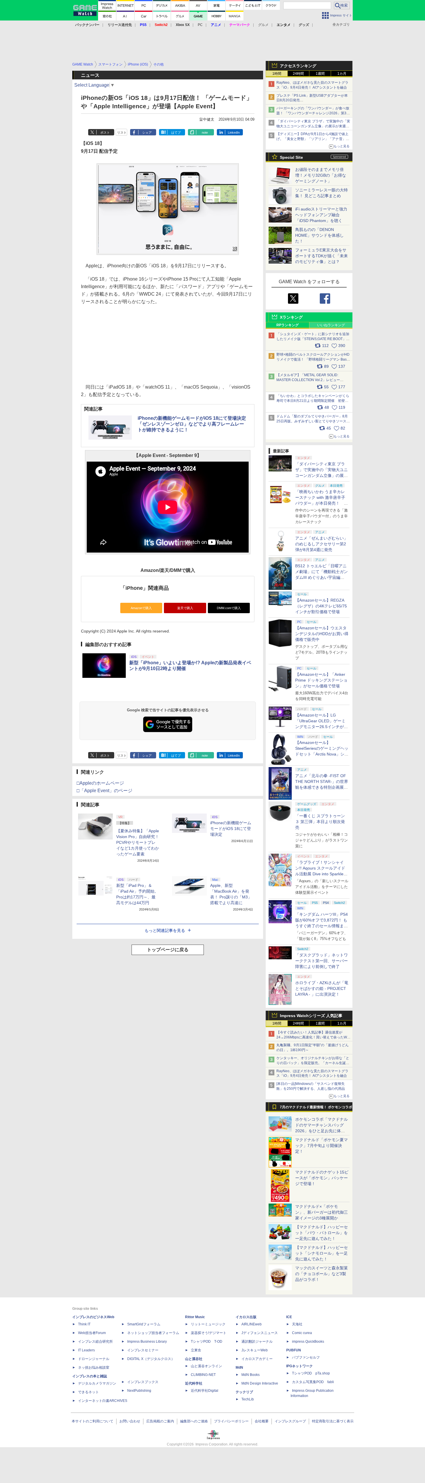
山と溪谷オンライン (206, 1366)
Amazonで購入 (141, 608)
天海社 (297, 1324)
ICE (289, 1317)
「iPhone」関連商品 (144, 588)
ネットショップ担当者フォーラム (153, 1333)
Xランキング (291, 317)
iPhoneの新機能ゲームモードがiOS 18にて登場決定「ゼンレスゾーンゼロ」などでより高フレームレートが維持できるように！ (192, 424)
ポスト (105, 132)
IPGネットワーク (299, 1366)
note (205, 132)
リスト (122, 132)
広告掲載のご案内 (160, 1421)
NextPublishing (139, 1391)
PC (200, 25)
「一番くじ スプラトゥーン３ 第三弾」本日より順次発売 (320, 822)
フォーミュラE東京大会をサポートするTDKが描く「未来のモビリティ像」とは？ (321, 256)
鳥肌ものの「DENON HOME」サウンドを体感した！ (319, 235)
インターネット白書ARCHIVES (102, 1401)
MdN (239, 1368)
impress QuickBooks (308, 1342)
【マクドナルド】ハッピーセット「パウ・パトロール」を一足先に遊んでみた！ (321, 1233)
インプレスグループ (290, 1421)
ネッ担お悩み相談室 (93, 1368)
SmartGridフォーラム (143, 1324)
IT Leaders (86, 1350)
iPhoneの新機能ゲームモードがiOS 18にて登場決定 (230, 828)
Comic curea (302, 1333)
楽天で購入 (185, 608)
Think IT (84, 1324)
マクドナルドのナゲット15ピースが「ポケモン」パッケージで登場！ (321, 1178)
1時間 (276, 74)
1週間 (320, 74)
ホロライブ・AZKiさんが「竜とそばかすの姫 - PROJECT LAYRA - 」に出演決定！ (321, 988)
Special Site (291, 157)
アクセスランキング (298, 66)
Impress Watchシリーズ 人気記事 (311, 1015)
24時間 (298, 74)
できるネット (88, 1392)
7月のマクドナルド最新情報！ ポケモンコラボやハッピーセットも (316, 1108)
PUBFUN (293, 1350)
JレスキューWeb (254, 1350)
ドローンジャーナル (93, 1359)
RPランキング (287, 325)
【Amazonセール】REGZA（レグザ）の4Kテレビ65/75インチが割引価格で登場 (321, 606)
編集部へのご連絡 (194, 1421)
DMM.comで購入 (229, 608)
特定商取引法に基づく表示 (333, 1421)
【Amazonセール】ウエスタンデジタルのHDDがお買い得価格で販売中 (321, 634)
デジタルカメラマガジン (97, 1383)
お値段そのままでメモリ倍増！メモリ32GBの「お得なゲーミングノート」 (320, 175)
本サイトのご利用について (92, 1421)
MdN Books (250, 1375)
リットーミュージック (208, 1324)
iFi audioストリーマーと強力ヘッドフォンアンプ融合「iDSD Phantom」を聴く (321, 215)
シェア (147, 132)
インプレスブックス (142, 1382)
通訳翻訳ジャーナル (257, 1342)
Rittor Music (195, 1317)
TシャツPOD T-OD (206, 1342)
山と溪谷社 (193, 1359)
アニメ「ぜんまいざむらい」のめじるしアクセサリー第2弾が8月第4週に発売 (321, 544)
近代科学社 (193, 1383)
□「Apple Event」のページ (104, 790)
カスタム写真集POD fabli (313, 1382)
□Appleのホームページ (100, 783)
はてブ (176, 132)
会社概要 (262, 1421)
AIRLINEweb (251, 1324)
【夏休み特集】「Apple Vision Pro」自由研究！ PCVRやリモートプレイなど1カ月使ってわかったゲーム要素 (137, 842)
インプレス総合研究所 (95, 1342)
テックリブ (244, 1392)
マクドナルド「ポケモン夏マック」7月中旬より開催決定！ (321, 1145)
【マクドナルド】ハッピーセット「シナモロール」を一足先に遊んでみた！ (321, 1253)
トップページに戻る (168, 949)
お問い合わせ (129, 1421)
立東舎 (196, 1350)
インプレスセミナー (142, 1350)
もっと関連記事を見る (165, 930)
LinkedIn (234, 132)
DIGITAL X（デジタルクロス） (151, 1359)
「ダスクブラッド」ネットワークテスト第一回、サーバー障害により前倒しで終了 (321, 961)
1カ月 (341, 74)
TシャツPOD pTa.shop (311, 1373)
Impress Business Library (147, 1342)
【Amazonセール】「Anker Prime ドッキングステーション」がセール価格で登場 (321, 680)
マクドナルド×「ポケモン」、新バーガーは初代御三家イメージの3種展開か (321, 1212)
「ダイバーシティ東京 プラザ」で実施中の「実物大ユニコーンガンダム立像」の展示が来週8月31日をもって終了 (313, 126)
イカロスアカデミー (257, 1359)
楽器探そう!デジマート (208, 1333)
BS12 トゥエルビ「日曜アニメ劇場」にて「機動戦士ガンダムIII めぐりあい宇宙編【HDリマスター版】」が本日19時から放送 (321, 577)
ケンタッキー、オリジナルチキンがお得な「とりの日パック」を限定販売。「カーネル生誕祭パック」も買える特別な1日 (312, 1063)
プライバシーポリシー (231, 1421)
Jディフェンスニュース (259, 1333)
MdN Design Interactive (259, 1383)
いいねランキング (331, 325)
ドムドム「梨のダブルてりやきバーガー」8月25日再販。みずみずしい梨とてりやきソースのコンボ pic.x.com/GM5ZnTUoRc (313, 421)
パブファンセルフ (306, 1357)
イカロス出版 (246, 1317)
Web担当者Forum (92, 1333)
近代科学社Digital (204, 1391)
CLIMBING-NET (203, 1375)
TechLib (247, 1399)
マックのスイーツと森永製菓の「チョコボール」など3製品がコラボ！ (321, 1274)
